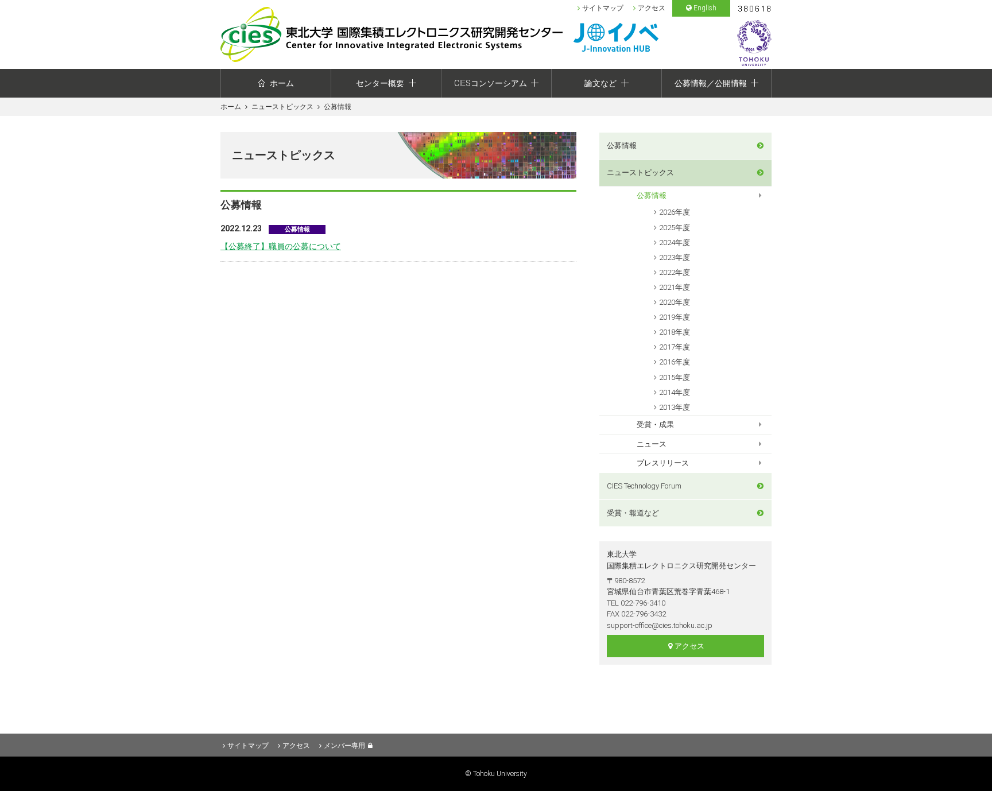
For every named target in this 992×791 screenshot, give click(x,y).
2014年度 (674, 392)
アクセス (651, 8)
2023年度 (674, 257)
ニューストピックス (282, 107)
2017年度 (674, 347)
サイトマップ (602, 8)
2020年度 (674, 302)
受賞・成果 (655, 424)
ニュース (651, 444)
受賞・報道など (633, 513)
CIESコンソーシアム (490, 83)
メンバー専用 (344, 746)
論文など (600, 83)
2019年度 (674, 317)
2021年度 (674, 287)
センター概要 (380, 83)
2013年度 (674, 407)
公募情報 (622, 145)
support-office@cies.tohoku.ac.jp (659, 625)
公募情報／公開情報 (711, 83)
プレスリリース (663, 463)
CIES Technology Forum (644, 486)
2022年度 (674, 272)
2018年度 (674, 332)
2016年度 (674, 362)
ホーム (282, 83)
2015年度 (674, 377)
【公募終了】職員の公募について (280, 246)
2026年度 (674, 212)
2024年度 (674, 242)
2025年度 (674, 227)
